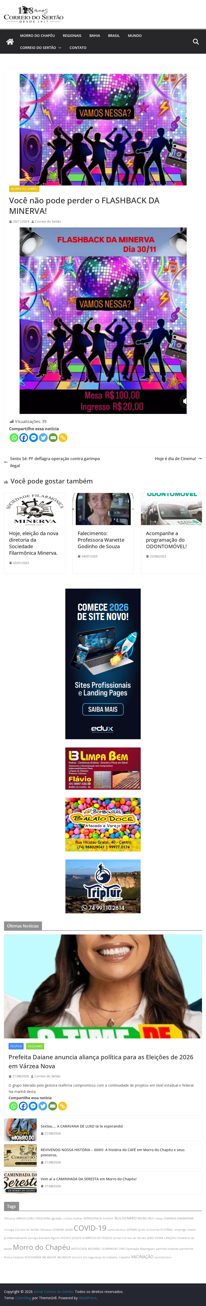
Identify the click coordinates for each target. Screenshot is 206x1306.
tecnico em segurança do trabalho (95, 1257)
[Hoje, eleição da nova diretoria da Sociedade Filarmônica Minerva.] (34, 496)
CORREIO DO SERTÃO (38, 47)
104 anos (9, 1218)
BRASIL (114, 35)
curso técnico (117, 1229)
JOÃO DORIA (155, 1238)
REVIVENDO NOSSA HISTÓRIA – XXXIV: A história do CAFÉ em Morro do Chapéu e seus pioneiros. (113, 1152)
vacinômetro (163, 1257)
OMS (122, 1249)
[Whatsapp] (14, 437)
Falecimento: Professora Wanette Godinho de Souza (101, 540)
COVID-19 (90, 1228)
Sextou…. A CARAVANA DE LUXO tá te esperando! (82, 1126)
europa (33, 1238)
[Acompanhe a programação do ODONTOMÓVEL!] (171, 496)
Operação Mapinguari (140, 1249)
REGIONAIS (72, 35)
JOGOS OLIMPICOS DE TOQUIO (92, 1238)
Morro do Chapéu (41, 1247)
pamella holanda (167, 1249)
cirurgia (9, 1229)
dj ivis (141, 1229)
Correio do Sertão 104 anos (33, 1229)
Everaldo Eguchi (49, 1238)
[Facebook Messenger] (33, 437)
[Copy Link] (63, 437)
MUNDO (135, 35)
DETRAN (132, 1229)
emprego (180, 1229)
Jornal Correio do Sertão (129, 1238)
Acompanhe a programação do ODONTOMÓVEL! (166, 540)
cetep (159, 1218)
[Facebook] (23, 437)
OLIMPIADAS (109, 1249)
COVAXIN (58, 1229)
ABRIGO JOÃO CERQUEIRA (33, 1218)
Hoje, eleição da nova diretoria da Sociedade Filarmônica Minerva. (33, 543)
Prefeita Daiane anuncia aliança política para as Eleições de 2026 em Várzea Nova (101, 1061)
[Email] (53, 437)
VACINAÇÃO (142, 1257)
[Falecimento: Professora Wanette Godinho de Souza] (103, 496)
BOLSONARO (126, 1218)
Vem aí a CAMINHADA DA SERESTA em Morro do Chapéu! (89, 1178)
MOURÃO (94, 1249)
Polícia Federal (14, 1257)
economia (153, 1229)
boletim (108, 1218)
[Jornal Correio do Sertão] (10, 42)
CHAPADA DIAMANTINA (178, 1218)
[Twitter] (43, 437)
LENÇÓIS (170, 1238)
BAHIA (94, 35)
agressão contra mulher (67, 1218)
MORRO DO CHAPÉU (37, 35)
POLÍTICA (16, 1046)
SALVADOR (64, 1257)
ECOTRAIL (167, 1229)
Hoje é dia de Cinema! (175, 458)
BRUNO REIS (146, 1218)
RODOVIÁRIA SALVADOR (40, 1257)
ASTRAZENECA (93, 1218)
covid (69, 1229)
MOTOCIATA (79, 1249)
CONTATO (78, 47)
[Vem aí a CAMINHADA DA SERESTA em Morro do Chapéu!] (20, 1182)
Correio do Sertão (48, 221)
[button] (59, 47)
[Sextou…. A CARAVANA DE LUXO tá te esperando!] (20, 1129)
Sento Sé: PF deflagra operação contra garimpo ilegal (55, 462)
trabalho (124, 1257)
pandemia (186, 1249)
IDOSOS (66, 1238)
